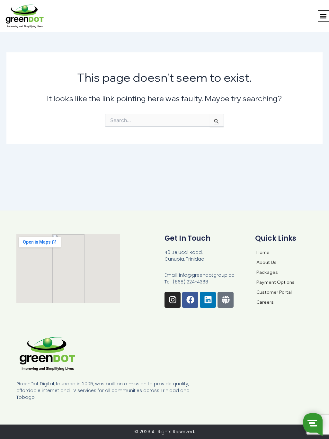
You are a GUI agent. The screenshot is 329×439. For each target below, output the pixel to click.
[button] (323, 16)
